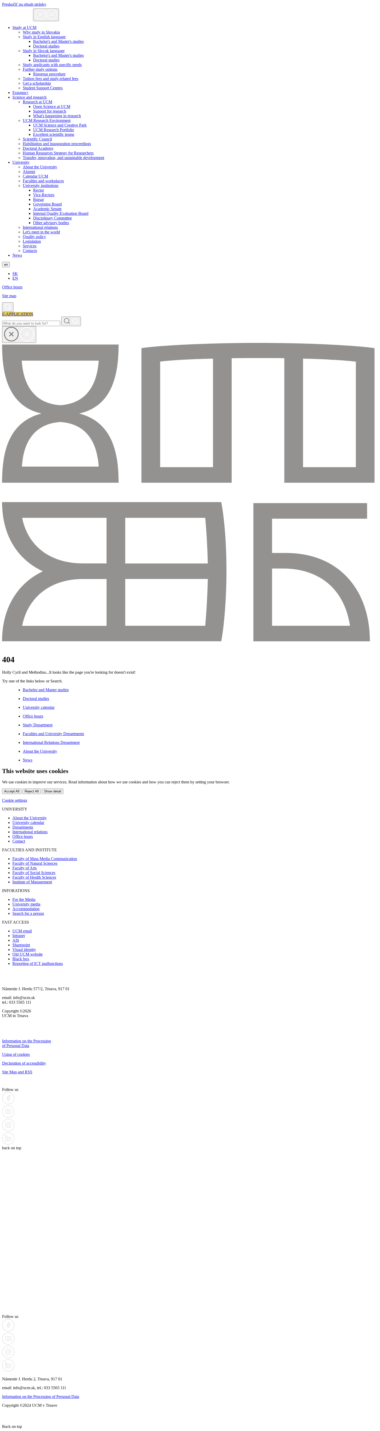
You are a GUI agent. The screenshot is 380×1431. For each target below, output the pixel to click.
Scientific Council (37, 139)
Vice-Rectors (43, 195)
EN (15, 278)
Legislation (32, 241)
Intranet (18, 935)
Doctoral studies (46, 60)
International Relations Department (51, 742)
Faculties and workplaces (43, 181)
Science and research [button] (29, 97)
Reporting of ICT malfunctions (37, 963)
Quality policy (34, 236)
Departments (22, 827)
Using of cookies (16, 1054)
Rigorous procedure (49, 74)
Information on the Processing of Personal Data (26, 1043)
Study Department (37, 725)
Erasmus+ (20, 92)
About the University (40, 167)
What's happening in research (57, 116)
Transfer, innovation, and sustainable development (63, 157)
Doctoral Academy (38, 148)
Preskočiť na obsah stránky (24, 4)
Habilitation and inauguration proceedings (57, 143)
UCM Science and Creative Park (60, 125)
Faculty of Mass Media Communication (44, 858)
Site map (9, 296)
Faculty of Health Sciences (34, 877)
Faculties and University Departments (53, 734)
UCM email (22, 931)
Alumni (29, 171)
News (17, 255)
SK (15, 273)
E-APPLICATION (17, 314)
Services (29, 246)
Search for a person (28, 913)
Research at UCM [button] (37, 102)
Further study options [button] (40, 69)
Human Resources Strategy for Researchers (58, 153)
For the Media (23, 899)
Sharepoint (21, 945)
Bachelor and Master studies (46, 690)
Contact (18, 841)
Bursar (38, 199)
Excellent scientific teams (53, 134)
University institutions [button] (40, 185)
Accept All (11, 791)
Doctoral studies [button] (46, 46)
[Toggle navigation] (46, 15)
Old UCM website (27, 954)
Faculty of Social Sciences (33, 872)
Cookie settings (14, 800)
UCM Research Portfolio (53, 130)
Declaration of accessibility (24, 1063)
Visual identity (24, 949)
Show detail (52, 791)
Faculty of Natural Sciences (34, 863)
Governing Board (47, 204)
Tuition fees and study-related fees (50, 78)
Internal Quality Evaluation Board (60, 213)
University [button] (20, 162)
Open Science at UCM (51, 106)
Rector (38, 190)
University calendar (39, 707)
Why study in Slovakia (41, 32)
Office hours (12, 287)
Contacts (30, 250)
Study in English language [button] (44, 37)
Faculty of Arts (24, 868)
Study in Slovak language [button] (44, 51)
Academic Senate (47, 209)
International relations (40, 227)
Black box (20, 959)
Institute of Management (32, 882)
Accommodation (26, 909)
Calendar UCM (35, 176)
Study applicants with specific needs (52, 64)
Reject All (32, 791)
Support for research (49, 111)
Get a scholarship (37, 83)
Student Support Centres (43, 88)
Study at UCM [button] (24, 27)
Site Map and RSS (17, 1072)
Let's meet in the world (41, 232)
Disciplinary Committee (52, 218)
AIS (15, 940)
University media (26, 904)
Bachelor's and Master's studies (58, 55)
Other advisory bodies (51, 223)
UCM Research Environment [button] (47, 120)
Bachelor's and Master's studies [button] (58, 41)
